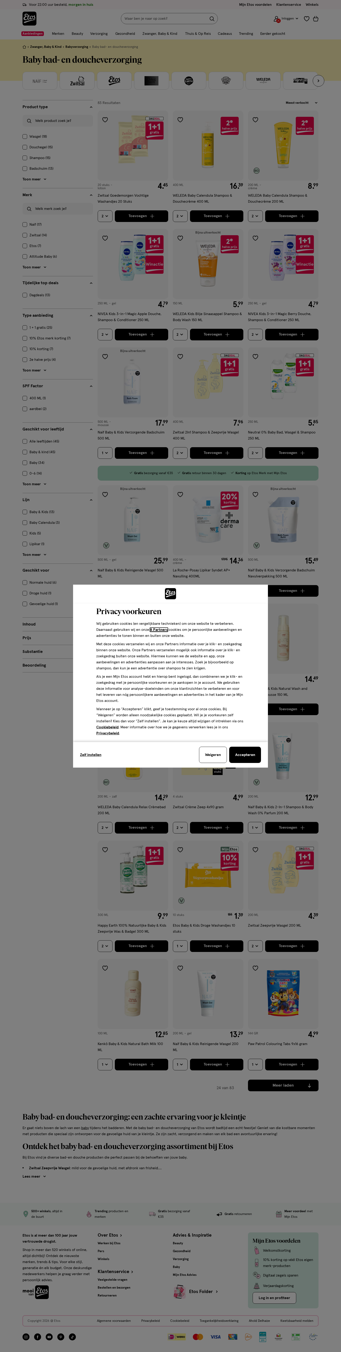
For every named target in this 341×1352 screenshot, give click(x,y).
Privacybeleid (107, 733)
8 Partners (159, 630)
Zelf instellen (90, 755)
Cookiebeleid (107, 727)
